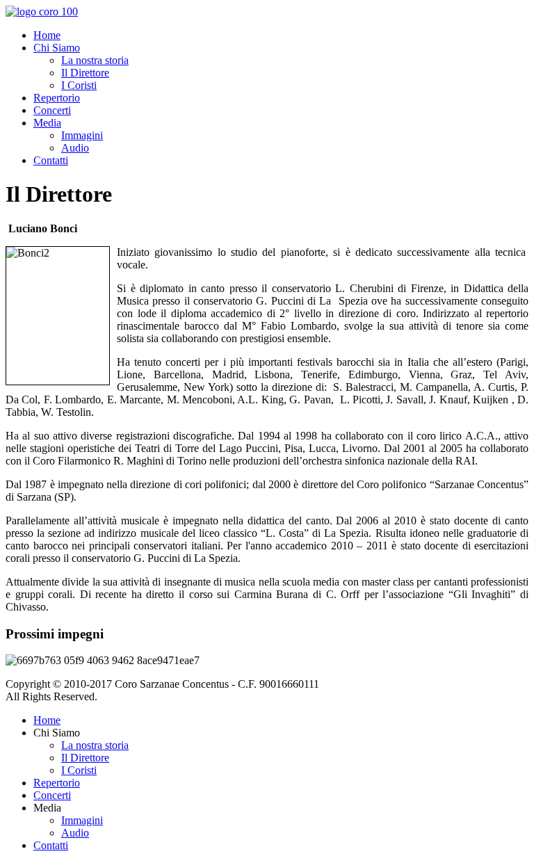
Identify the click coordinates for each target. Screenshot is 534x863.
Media (47, 123)
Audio (75, 148)
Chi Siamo (56, 48)
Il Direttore (85, 73)
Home (46, 35)
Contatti (50, 160)
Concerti (52, 110)
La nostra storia (95, 60)
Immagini (82, 135)
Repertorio (56, 98)
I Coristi (79, 85)
